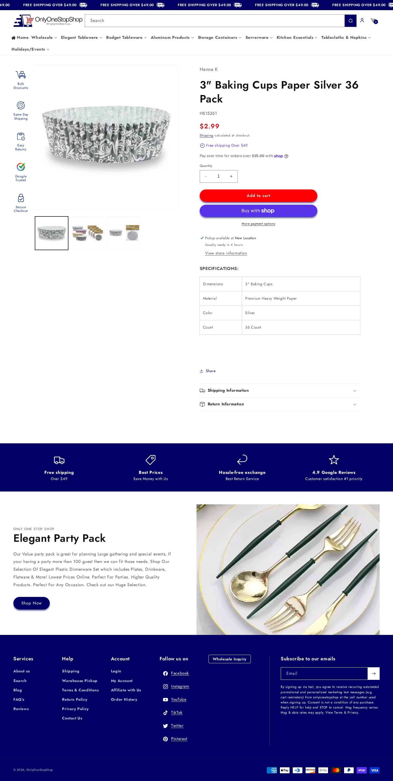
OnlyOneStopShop (39, 770)
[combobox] (221, 21)
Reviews (21, 708)
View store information (226, 253)
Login (116, 671)
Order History (124, 699)
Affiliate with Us (126, 690)
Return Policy (74, 699)
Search (20, 680)
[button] (44, 38)
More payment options (258, 223)
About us (21, 671)
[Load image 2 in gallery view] (87, 233)
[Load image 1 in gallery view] (51, 233)
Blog (17, 690)
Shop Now (31, 603)
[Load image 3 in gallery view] (123, 233)
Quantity (206, 165)
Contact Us (72, 718)
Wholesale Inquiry (229, 659)
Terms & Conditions (80, 690)
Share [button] (211, 371)
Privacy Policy (75, 708)
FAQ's (18, 699)
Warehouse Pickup (80, 680)
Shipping (207, 135)
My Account (122, 680)
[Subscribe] (373, 673)
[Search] (350, 21)
